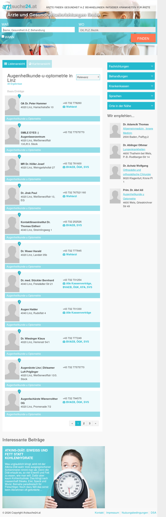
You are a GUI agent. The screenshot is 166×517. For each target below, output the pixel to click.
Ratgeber (112, 7)
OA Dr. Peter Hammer (34, 103)
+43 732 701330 (72, 309)
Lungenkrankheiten (134, 149)
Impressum (112, 512)
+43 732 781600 (72, 163)
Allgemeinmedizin (133, 128)
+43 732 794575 (72, 398)
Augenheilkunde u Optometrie (23, 118)
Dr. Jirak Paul (29, 193)
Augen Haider (29, 309)
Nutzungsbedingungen (135, 512)
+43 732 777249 (72, 338)
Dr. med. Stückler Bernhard (37, 280)
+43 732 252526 (72, 221)
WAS (5, 24)
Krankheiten (127, 7)
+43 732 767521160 (74, 192)
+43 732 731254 (72, 280)
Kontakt (99, 512)
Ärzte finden (54, 7)
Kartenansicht (41, 63)
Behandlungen (94, 7)
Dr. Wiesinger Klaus (33, 338)
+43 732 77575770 (73, 132)
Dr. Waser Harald (31, 251)
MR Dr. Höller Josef (32, 164)
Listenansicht (16, 63)
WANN (9, 37)
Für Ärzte (143, 7)
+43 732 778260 (72, 103)
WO (81, 24)
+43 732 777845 (72, 250)
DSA (153, 512)
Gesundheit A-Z (74, 7)
